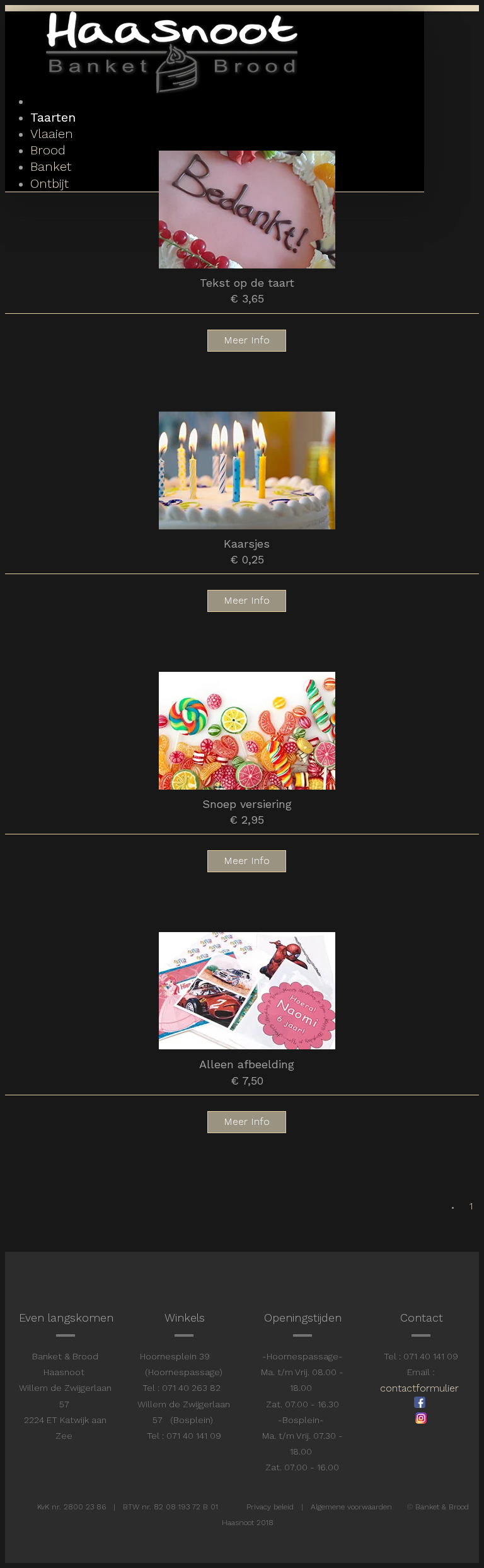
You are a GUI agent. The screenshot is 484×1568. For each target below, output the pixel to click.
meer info (247, 340)
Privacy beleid (270, 1506)
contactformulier (419, 1388)
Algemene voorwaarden (351, 1506)
